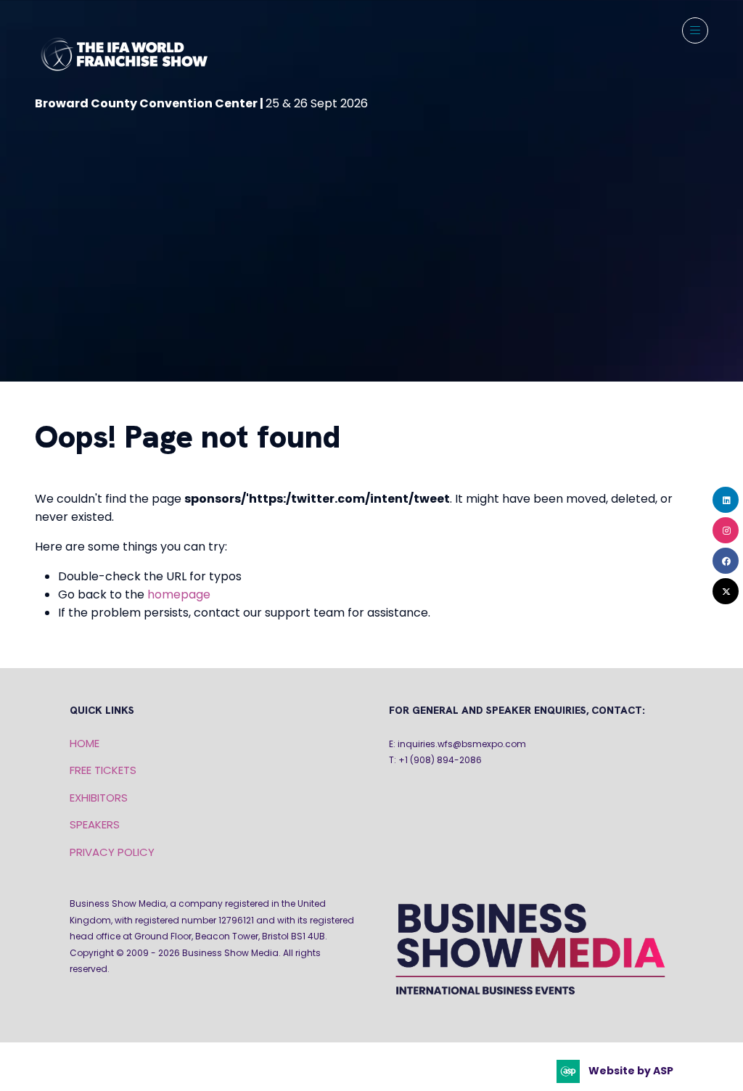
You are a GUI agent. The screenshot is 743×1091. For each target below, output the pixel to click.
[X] (726, 591)
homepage (178, 594)
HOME (84, 743)
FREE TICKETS (103, 770)
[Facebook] (726, 561)
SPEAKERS (95, 824)
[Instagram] (726, 530)
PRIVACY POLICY (112, 852)
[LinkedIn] (726, 500)
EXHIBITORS (99, 797)
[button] (695, 30)
